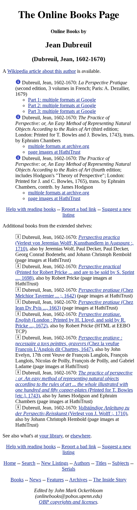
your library (50, 435)
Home (10, 463)
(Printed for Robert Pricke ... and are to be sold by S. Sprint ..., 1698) (74, 272)
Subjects (120, 463)
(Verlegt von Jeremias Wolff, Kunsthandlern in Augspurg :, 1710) (74, 242)
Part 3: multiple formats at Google (62, 111)
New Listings (54, 463)
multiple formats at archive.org (58, 146)
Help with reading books (31, 209)
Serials (68, 469)
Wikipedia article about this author (41, 71)
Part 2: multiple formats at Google (62, 105)
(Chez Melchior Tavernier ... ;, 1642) (74, 292)
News (35, 479)
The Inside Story (109, 479)
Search (28, 463)
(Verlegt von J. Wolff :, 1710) (72, 410)
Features (55, 479)
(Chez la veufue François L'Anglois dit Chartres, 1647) (68, 343)
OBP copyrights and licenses (68, 502)
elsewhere (80, 435)
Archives (78, 479)
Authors (82, 463)
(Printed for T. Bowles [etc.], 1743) (74, 384)
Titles (101, 463)
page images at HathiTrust (54, 152)
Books (17, 479)
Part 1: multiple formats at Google (62, 99)
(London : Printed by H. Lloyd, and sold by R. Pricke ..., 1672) (70, 319)
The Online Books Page (68, 14)
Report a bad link (78, 209)
